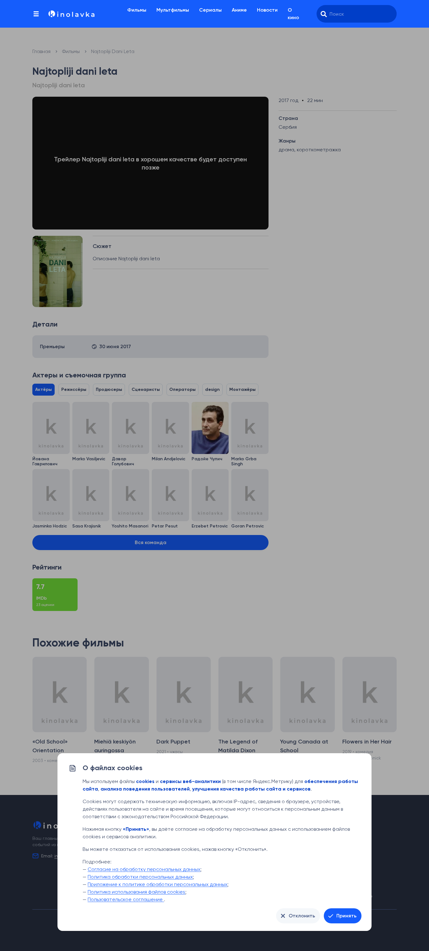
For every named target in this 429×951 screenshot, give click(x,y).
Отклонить (302, 916)
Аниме (239, 10)
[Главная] (71, 14)
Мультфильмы (172, 10)
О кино (293, 13)
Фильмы (136, 10)
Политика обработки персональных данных (140, 877)
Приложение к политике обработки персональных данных (157, 884)
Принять (346, 916)
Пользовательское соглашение (126, 899)
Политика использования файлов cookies (136, 892)
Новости (267, 10)
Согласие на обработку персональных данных (144, 869)
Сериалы (210, 10)
